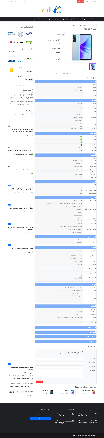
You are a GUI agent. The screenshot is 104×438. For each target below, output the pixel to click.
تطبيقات (34, 19)
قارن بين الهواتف (56, 19)
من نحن (18, 1)
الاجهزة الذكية (83, 19)
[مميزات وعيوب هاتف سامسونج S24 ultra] (92, 423)
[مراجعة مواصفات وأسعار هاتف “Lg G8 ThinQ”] (69, 423)
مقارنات (49, 19)
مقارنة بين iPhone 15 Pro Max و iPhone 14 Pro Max (21, 386)
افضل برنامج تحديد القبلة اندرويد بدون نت (21, 208)
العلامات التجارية (74, 19)
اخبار (39, 19)
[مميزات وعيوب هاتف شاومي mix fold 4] (92, 416)
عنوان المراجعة (91, 366)
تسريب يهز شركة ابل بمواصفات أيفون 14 (21, 169)
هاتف (74, 435)
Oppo (77, 387)
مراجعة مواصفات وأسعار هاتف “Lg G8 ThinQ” (59, 422)
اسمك (93, 358)
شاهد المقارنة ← (30, 380)
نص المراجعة (92, 370)
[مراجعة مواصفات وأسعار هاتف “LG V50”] (69, 416)
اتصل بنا (23, 1)
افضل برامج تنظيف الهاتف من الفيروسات (21, 248)
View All (9, 27)
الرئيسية (90, 19)
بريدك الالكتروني (91, 362)
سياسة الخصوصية (12, 1)
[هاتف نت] (52, 10)
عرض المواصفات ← (86, 393)
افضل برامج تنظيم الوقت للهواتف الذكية (22, 189)
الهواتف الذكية (59, 34)
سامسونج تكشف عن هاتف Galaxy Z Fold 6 (20, 150)
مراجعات (44, 19)
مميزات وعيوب (65, 19)
